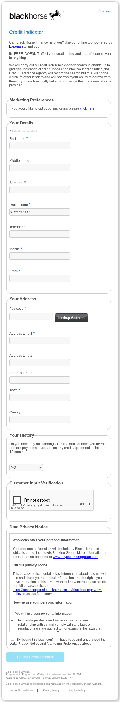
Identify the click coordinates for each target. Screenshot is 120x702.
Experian (16, 46)
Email (13, 271)
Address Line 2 (20, 356)
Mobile (14, 249)
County (14, 412)
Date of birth (18, 205)
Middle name (19, 161)
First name (17, 139)
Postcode (16, 309)
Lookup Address (71, 318)
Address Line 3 (20, 373)
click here (87, 108)
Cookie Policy (77, 690)
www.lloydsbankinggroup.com (75, 557)
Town (13, 390)
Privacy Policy (51, 690)
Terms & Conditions (21, 690)
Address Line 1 (20, 333)
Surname (16, 183)
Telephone (17, 227)
